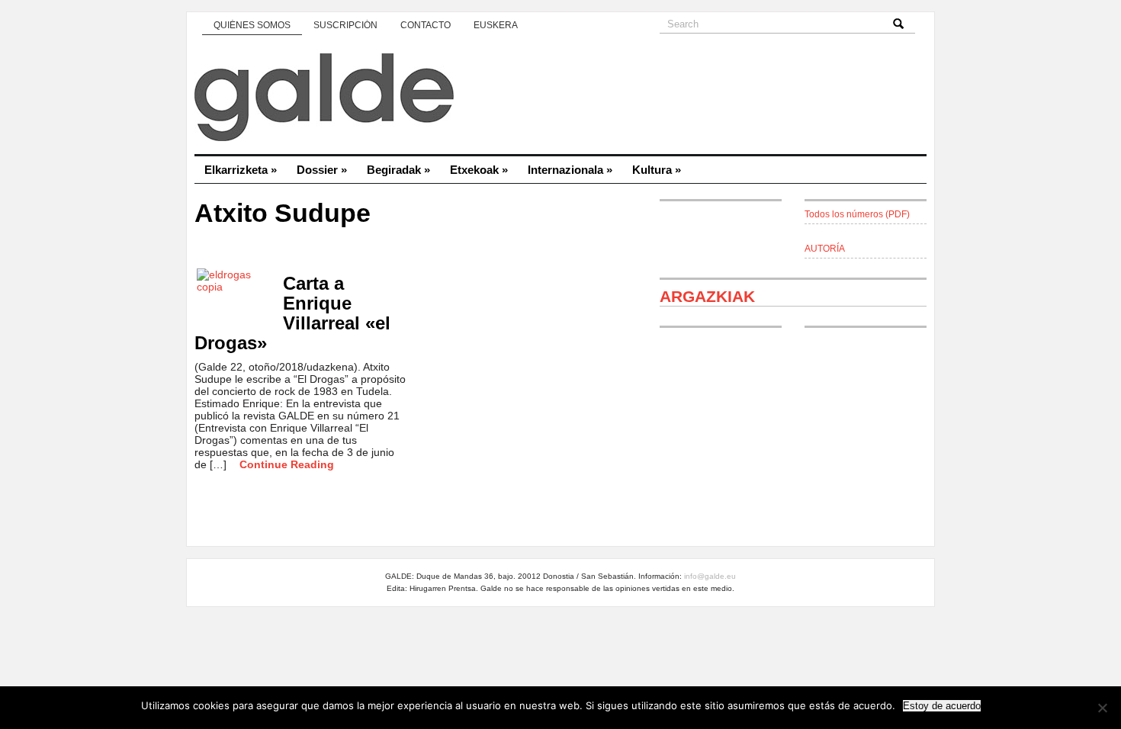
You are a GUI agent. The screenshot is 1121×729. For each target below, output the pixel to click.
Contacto (425, 25)
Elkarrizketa (240, 169)
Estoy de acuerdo (942, 705)
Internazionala (570, 169)
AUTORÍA (825, 248)
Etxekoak (479, 169)
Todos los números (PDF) (857, 214)
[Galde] (560, 99)
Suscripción (345, 25)
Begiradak (398, 169)
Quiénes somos (252, 25)
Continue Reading (286, 464)
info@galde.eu (710, 576)
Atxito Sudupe (282, 213)
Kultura (656, 169)
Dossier (322, 169)
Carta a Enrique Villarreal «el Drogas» (292, 313)
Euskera (496, 25)
